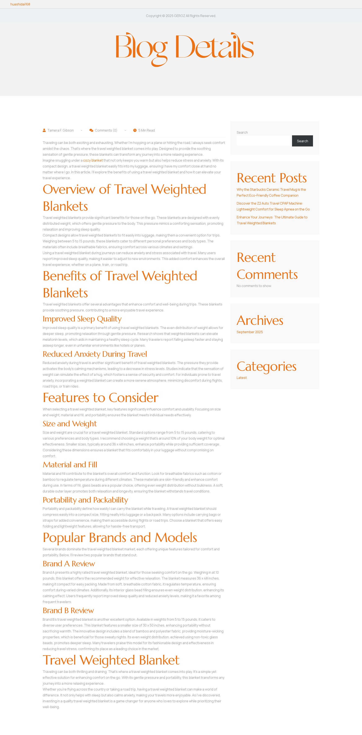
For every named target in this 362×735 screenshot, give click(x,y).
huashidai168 (20, 4)
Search (242, 132)
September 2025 (250, 332)
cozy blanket (93, 160)
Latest (242, 377)
